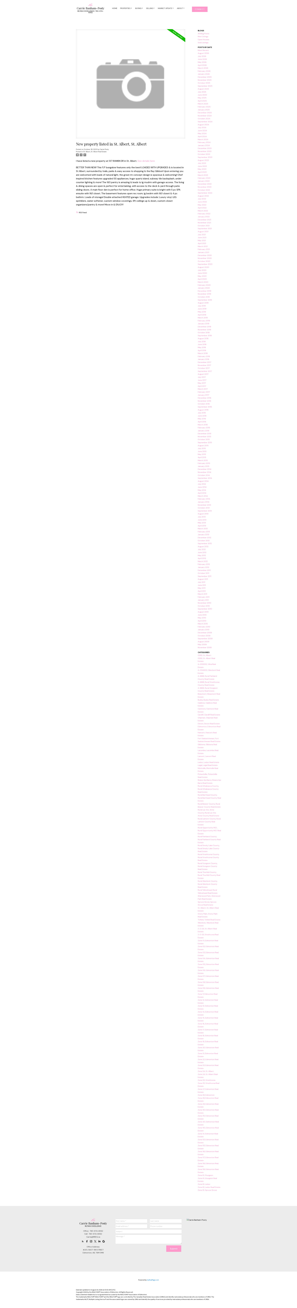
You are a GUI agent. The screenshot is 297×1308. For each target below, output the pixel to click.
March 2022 (203, 211)
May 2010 (202, 618)
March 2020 (203, 282)
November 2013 (204, 505)
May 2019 (202, 312)
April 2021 (202, 243)
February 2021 (204, 249)
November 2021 (204, 222)
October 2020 (204, 261)
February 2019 (204, 320)
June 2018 (202, 344)
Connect (200, 9)
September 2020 (205, 264)
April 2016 (202, 421)
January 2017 (203, 395)
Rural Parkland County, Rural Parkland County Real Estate (209, 839)
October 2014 (204, 475)
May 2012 (202, 555)
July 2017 (202, 377)
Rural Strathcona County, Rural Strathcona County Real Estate (208, 857)
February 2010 (204, 626)
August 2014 (203, 481)
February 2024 (204, 142)
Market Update (165, 8)
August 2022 (203, 196)
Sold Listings (203, 42)
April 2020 (202, 279)
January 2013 (203, 534)
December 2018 (204, 326)
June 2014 (202, 487)
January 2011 (203, 600)
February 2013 (204, 531)
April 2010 (202, 621)
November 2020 (205, 258)
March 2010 (203, 623)
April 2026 (202, 65)
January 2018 (203, 359)
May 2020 (202, 276)
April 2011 (202, 591)
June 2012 (202, 552)
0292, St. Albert (204, 655)
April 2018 (202, 350)
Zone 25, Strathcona (206, 1080)
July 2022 (202, 199)
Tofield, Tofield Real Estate (209, 920)
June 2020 (202, 273)
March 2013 (203, 528)
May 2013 (202, 522)
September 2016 (205, 407)
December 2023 (204, 148)
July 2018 (202, 341)
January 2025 (204, 110)
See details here (146, 160)
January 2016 (203, 430)
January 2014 (203, 502)
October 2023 (204, 154)
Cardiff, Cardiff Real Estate (209, 714)
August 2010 (203, 612)
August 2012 (203, 546)
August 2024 (203, 124)
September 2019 (205, 300)
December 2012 (204, 537)
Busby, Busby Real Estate (208, 700)
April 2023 (202, 172)
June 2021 (202, 237)
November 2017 (204, 365)
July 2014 (202, 484)
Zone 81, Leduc (204, 1184)
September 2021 (205, 228)
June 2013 (202, 520)
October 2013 (204, 508)
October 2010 (204, 606)
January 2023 (204, 181)
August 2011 (203, 579)
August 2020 (203, 267)
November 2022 (204, 187)
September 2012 (205, 543)
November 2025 (204, 80)
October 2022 (204, 190)
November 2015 (204, 436)
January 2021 (203, 252)
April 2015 (202, 457)
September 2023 (205, 157)
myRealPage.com (153, 1280)
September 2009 (205, 638)
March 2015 (203, 460)
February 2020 (204, 285)
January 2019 (203, 323)
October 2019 (204, 297)
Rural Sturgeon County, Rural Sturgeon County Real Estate (207, 866)
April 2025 (202, 101)
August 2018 (203, 338)
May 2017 (202, 383)
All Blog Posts (203, 33)
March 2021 (203, 246)
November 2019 (204, 294)
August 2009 (203, 641)
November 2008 (205, 647)
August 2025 (203, 89)
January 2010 (203, 629)
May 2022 (202, 205)
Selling (149, 8)
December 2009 (205, 632)
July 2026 (202, 56)
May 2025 (202, 98)
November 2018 (204, 329)
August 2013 (203, 514)
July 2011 (201, 582)
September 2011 (204, 576)
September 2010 (205, 609)
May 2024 (202, 133)
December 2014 (204, 469)
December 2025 (205, 77)
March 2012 (203, 561)
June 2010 (202, 615)
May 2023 (202, 169)
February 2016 (204, 427)
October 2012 (204, 540)
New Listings (203, 36)
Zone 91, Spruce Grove (207, 1190)
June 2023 (202, 166)
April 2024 (202, 136)
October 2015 (204, 439)
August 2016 (203, 410)
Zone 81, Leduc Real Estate (209, 1187)
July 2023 (202, 163)
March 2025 (203, 104)
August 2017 (203, 374)
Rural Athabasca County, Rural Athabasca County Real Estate (208, 789)
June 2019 (202, 309)
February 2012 (204, 564)
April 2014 (202, 493)
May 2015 (202, 454)
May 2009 (202, 644)
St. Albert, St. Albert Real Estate (95, 152)
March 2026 (203, 68)
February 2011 (203, 597)
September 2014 (205, 478)
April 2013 (202, 526)
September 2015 (205, 442)
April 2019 (202, 315)
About (180, 8)
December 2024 (205, 112)
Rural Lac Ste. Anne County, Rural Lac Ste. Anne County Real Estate (208, 813)
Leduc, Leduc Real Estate (208, 762)
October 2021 (204, 225)
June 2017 (202, 380)
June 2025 (202, 95)
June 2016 (202, 416)
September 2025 (205, 86)
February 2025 (204, 107)
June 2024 (202, 130)
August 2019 (203, 303)
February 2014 (204, 499)
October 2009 (204, 635)
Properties (125, 8)
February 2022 (204, 213)
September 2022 (205, 193)
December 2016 (204, 398)
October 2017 (204, 368)
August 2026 (203, 53)
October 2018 (204, 332)
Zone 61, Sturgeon (205, 1175)
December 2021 (204, 219)
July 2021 (202, 234)
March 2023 (203, 175)
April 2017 (202, 386)
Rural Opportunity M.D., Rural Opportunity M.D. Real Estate (209, 830)
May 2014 (202, 490)
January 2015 (203, 466)
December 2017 (204, 362)
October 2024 (204, 118)
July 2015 (202, 448)
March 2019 (203, 317)
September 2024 (205, 121)
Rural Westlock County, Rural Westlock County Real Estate (207, 884)
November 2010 (204, 603)
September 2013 (205, 511)
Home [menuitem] (114, 8)
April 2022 (202, 208)
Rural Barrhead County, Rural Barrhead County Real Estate (209, 798)
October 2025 (204, 83)
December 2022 (204, 184)
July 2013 (202, 517)
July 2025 (202, 92)
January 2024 (204, 145)
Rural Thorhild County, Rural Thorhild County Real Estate (209, 875)
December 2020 (205, 255)
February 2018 (204, 356)
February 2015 (204, 463)
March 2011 (202, 594)
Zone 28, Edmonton (206, 1095)
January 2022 (204, 216)
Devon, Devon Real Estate (209, 723)
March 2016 (203, 425)
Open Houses (203, 39)
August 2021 (203, 231)
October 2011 (203, 573)
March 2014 (203, 496)
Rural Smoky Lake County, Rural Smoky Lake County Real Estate (209, 848)
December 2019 (204, 291)
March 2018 (203, 353)
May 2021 (202, 240)
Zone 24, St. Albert (206, 1071)
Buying (138, 8)
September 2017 (205, 371)
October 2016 (204, 404)
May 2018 (202, 347)
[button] (200, 9)
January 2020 (204, 288)
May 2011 (201, 588)
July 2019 (202, 306)
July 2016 (202, 413)
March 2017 (203, 389)
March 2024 (203, 139)
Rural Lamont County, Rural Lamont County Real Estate (209, 822)
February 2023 (204, 178)
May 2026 (202, 62)
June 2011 (202, 585)
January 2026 (204, 74)
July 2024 (202, 127)
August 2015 (203, 445)
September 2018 (205, 335)
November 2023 (204, 151)
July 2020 (202, 270)
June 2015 (202, 451)
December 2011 (204, 570)
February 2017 (204, 392)
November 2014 (204, 472)
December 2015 (204, 433)
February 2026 (204, 71)
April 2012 (202, 558)
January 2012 (203, 567)
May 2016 (202, 418)
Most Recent (203, 50)
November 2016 (204, 401)
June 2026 (202, 59)
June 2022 (202, 202)
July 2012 (202, 549)
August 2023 (203, 160)
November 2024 (205, 115)
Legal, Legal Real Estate (208, 765)
